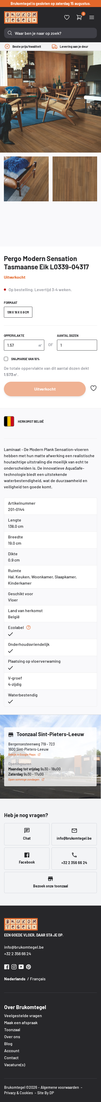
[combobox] (50, 33)
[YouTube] (21, 966)
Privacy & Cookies (18, 1093)
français (38, 978)
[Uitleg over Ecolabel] (28, 627)
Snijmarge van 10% (25, 359)
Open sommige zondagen (23, 779)
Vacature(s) (14, 1064)
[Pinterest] (28, 966)
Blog (8, 1043)
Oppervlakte (14, 335)
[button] (93, 388)
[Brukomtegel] (21, 17)
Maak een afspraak (21, 1022)
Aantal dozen (67, 335)
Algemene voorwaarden (60, 1087)
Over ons (12, 1036)
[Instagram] (14, 966)
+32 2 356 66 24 (17, 953)
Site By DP (45, 1093)
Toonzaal (12, 1029)
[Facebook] (6, 966)
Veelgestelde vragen (23, 1015)
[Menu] (91, 17)
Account (11, 1050)
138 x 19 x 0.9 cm (18, 312)
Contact (11, 1057)
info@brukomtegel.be (24, 946)
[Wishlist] (67, 17)
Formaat (10, 302)
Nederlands (14, 978)
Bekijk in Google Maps (21, 754)
